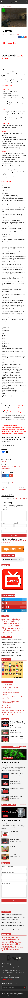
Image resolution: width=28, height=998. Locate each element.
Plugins (3, 461)
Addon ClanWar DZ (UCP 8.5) (10, 820)
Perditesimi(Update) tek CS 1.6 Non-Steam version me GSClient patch (13, 711)
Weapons (5, 632)
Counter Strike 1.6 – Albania (14, 655)
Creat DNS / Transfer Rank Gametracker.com (10, 701)
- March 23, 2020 (18, 727)
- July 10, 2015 (16, 798)
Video (12, 631)
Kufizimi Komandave (8, 715)
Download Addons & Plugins (9, 805)
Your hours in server (13, 632)
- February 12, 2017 (17, 833)
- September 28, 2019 (18, 738)
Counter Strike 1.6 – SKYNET (16, 774)
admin (4, 34)
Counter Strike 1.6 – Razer (10, 762)
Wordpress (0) (10, 498)
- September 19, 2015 (17, 790)
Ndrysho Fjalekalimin (8, 708)
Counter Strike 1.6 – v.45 (16, 796)
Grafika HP (12, 847)
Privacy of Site (8, 995)
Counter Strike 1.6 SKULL (15, 781)
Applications (14, 619)
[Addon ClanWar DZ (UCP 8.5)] (14, 812)
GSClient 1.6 (13, 730)
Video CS (16, 630)
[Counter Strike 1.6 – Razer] (14, 754)
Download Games (9, 624)
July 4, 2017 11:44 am (11, 34)
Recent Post (5, 719)
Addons (5, 619)
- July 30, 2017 (8, 764)
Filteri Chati (5, 705)
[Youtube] (10, 964)
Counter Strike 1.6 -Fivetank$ (16, 737)
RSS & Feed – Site (8, 682)
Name (3, 523)
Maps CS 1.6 (11, 626)
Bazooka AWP (5, 466)
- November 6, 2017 (17, 849)
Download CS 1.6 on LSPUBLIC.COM (10, 747)
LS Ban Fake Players (14, 832)
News (18, 626)
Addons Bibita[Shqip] (15, 839)
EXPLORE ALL (23, 719)
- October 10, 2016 (17, 841)
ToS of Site (17, 995)
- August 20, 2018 (8, 823)
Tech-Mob (5, 631)
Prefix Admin (22, 489)
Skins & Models (16, 629)
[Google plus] (8, 964)
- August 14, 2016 (17, 775)
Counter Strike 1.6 (10, 621)
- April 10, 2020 (16, 856)
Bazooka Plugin (15, 466)
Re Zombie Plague (7, 684)
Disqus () (24, 498)
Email (16, 523)
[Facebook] (4, 964)
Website (4, 529)
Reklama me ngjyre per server (14, 639)
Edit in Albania (5, 468)
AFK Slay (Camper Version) (10, 687)
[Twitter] (2, 964)
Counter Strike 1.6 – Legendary (17, 789)
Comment (5, 509)
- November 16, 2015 (17, 783)
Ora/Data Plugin (6, 690)
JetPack (3, 489)
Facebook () (18, 498)
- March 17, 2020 (17, 732)
